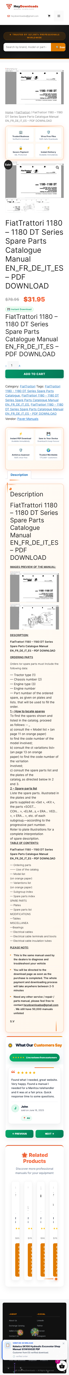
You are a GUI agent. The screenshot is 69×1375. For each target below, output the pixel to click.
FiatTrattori (23, 112)
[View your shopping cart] (49, 16)
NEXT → (49, 1133)
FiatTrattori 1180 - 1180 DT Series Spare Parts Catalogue (32, 391)
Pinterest (41, 1331)
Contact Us (14, 1336)
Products (44, 1360)
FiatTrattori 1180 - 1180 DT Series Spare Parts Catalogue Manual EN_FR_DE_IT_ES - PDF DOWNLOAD (34, 409)
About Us (13, 1320)
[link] (34, 1350)
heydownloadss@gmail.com (24, 16)
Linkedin (40, 1320)
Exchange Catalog (16, 1326)
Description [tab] (19, 475)
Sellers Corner (15, 1331)
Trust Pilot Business (17, 1360)
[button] (57, 167)
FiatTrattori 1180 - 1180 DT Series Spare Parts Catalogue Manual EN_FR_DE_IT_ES (32, 400)
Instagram (41, 1336)
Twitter (40, 1326)
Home (9, 112)
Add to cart (34, 374)
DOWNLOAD (19, 1260)
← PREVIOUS (19, 1133)
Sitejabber (32, 1360)
